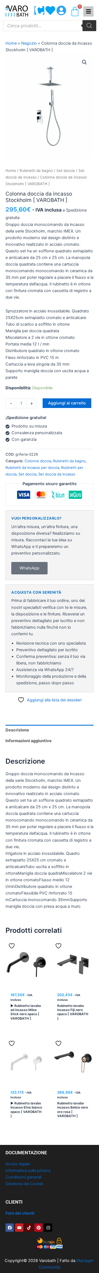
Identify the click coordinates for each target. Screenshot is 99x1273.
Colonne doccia (37, 461)
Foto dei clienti (20, 1213)
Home (11, 43)
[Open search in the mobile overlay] (49, 25)
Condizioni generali (23, 1177)
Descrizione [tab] (17, 730)
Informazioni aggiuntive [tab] (29, 740)
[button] (84, 62)
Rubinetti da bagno (36, 170)
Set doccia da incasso (56, 474)
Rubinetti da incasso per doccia (32, 467)
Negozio (29, 43)
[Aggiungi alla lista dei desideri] (12, 945)
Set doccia (65, 170)
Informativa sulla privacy (28, 1170)
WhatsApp (29, 568)
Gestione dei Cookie (24, 1183)
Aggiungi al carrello (67, 403)
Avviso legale (18, 1163)
